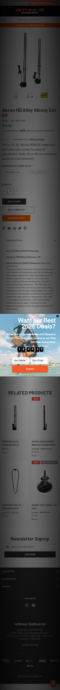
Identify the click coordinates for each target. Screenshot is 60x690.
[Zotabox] (58, 374)
